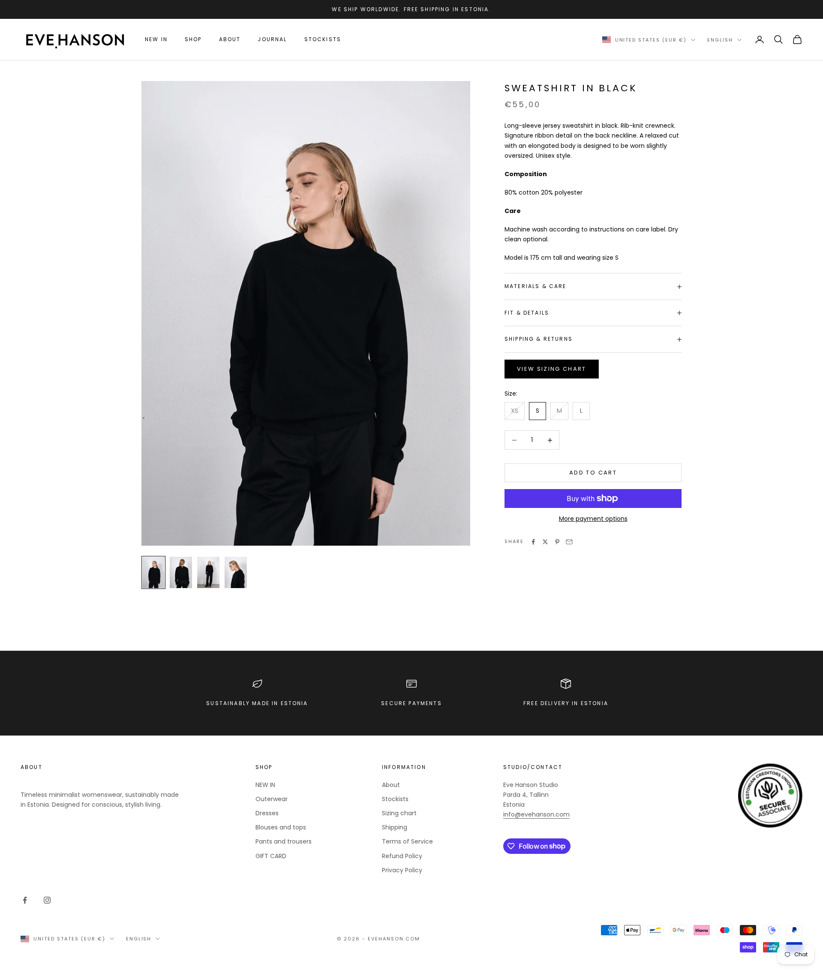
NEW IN (156, 39)
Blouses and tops (280, 827)
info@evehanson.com (536, 814)
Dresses (267, 813)
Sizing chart (399, 813)
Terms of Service (407, 841)
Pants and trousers (283, 841)
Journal (272, 39)
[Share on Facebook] (533, 541)
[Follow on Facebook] (25, 900)
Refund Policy (402, 856)
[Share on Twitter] (545, 541)
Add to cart (593, 473)
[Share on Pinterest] (557, 541)
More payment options (593, 518)
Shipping (394, 827)
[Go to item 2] (181, 572)
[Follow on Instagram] (47, 900)
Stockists (322, 39)
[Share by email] (569, 541)
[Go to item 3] (208, 572)
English (720, 39)
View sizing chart (551, 369)
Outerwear (271, 799)
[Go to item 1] (153, 572)
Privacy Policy (402, 870)
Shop (193, 39)
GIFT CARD (270, 856)
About (230, 39)
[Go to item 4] (236, 572)
